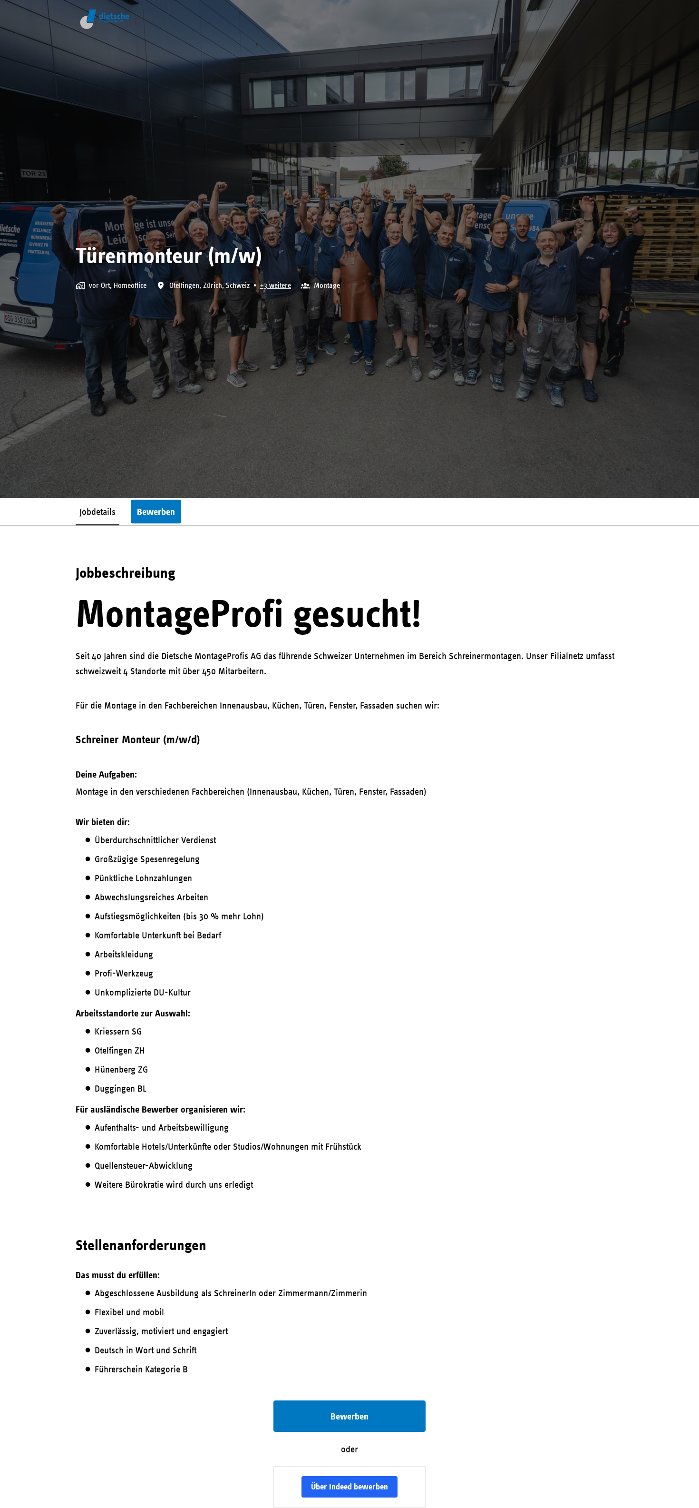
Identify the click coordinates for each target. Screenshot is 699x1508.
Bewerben (349, 1416)
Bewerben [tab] (156, 511)
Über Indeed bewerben (349, 1486)
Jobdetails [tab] (97, 511)
